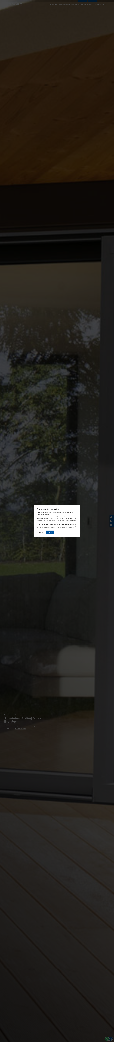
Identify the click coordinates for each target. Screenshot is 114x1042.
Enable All (50, 532)
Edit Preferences (40, 532)
